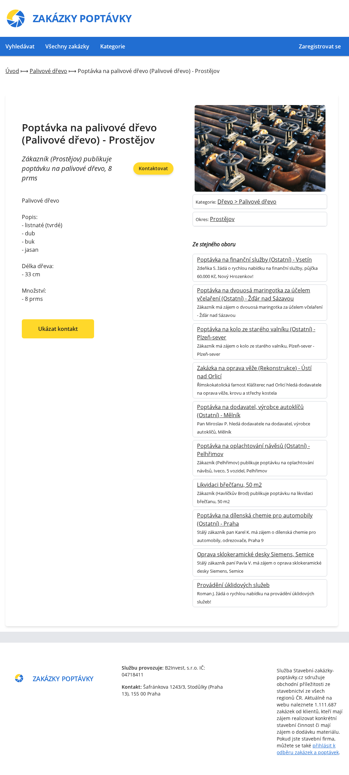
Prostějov (222, 219)
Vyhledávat (19, 46)
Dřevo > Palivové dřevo (246, 201)
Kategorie (112, 46)
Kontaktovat (153, 168)
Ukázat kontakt (58, 329)
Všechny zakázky (67, 46)
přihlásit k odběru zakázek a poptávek (308, 749)
